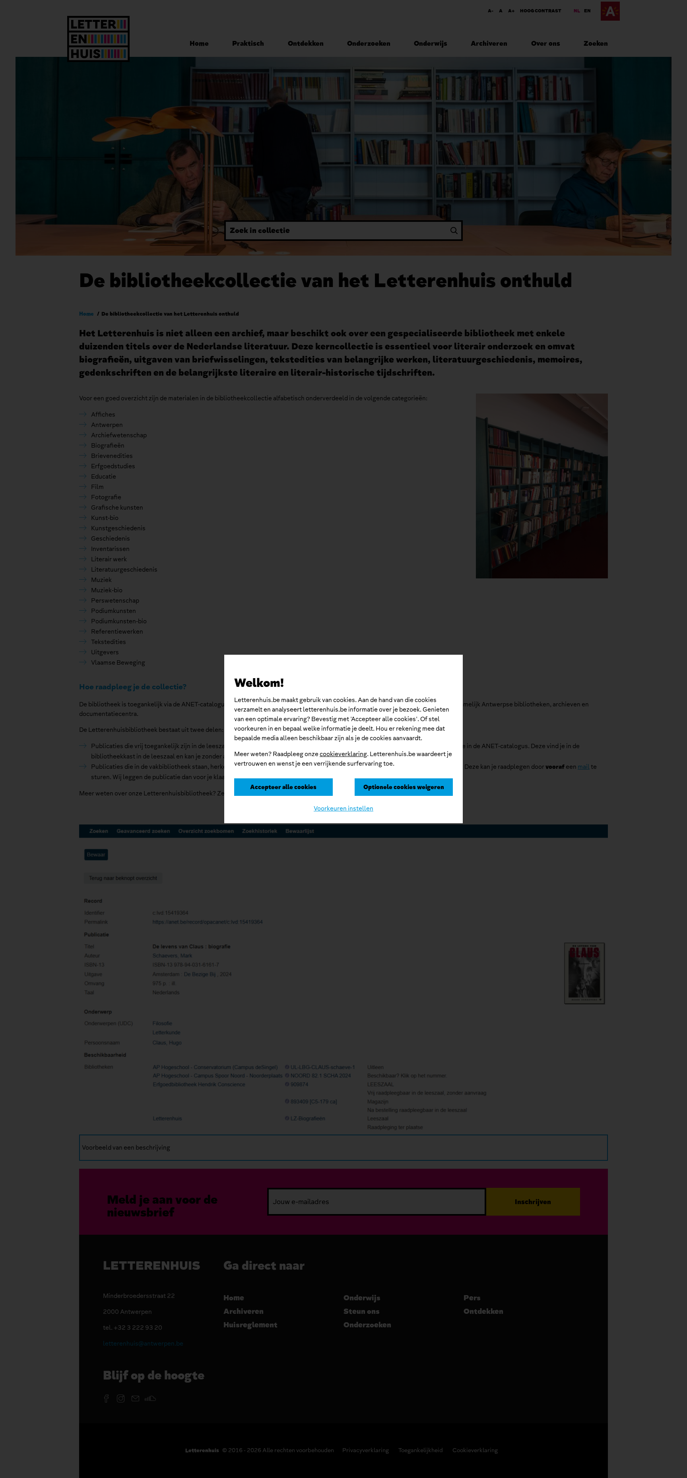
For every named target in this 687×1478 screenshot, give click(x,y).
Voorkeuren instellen (343, 809)
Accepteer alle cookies (283, 787)
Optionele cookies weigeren (403, 787)
